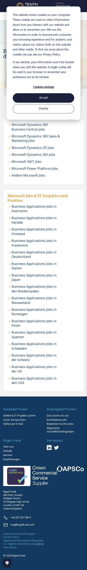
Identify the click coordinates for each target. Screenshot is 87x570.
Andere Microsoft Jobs (28, 175)
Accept (43, 97)
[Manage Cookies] (7, 563)
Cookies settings (43, 87)
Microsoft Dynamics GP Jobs (33, 147)
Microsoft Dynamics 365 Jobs (33, 154)
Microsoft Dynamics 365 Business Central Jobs (30, 126)
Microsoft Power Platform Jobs (35, 168)
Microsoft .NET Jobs (26, 161)
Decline (43, 108)
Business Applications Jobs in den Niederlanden (34, 288)
